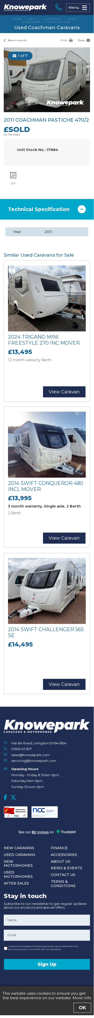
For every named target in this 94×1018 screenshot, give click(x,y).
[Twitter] (13, 797)
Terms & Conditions (63, 883)
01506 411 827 (21, 749)
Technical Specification (39, 209)
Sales (33, 19)
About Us (60, 861)
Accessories (64, 854)
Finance (59, 848)
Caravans (53, 19)
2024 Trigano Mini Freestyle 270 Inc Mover (44, 340)
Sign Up (47, 964)
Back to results (17, 40)
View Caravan (64, 392)
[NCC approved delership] (45, 812)
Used (72, 19)
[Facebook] (5, 797)
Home (17, 19)
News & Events (66, 868)
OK (82, 1007)
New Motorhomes (18, 863)
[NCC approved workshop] (16, 812)
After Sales (16, 883)
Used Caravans (19, 854)
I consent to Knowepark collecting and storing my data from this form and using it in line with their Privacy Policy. (43, 948)
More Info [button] (81, 997)
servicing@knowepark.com (33, 761)
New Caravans (19, 848)
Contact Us (63, 874)
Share (82, 40)
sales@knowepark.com (30, 755)
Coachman (31, 22)
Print (64, 40)
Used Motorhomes (18, 874)
